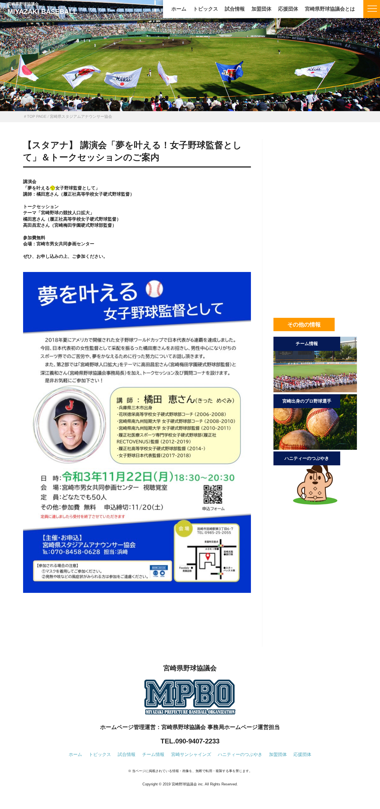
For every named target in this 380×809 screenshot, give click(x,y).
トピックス (205, 9)
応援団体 (288, 9)
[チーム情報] (315, 390)
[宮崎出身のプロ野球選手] (315, 448)
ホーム (178, 9)
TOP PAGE (36, 116)
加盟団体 (261, 9)
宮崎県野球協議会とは (330, 9)
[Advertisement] (137, 629)
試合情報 (235, 9)
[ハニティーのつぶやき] (315, 505)
